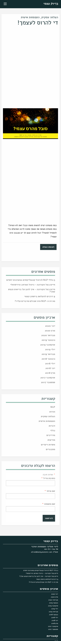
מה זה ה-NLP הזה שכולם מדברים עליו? (35, 301)
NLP (52, 407)
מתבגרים (50, 449)
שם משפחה (48, 504)
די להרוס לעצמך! (37, 23)
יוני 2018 (50, 368)
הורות (52, 412)
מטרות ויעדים (48, 444)
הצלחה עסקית (49, 17)
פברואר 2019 (48, 354)
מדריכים (50, 435)
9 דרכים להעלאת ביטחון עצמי (39, 296)
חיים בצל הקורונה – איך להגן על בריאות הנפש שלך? (31, 290)
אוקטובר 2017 (47, 377)
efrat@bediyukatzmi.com (41, 552)
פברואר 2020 (48, 335)
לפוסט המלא (48, 246)
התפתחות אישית (30, 17)
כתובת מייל (48, 478)
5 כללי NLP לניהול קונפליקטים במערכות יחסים (30, 280)
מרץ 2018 (50, 373)
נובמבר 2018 (48, 359)
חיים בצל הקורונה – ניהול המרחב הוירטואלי (32, 284)
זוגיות (52, 426)
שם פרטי (50, 491)
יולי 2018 (50, 363)
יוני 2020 (50, 326)
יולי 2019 (50, 349)
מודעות (51, 440)
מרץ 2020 (50, 330)
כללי (52, 430)
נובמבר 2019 (48, 340)
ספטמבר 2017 (48, 382)
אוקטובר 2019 (47, 345)
